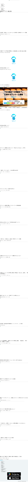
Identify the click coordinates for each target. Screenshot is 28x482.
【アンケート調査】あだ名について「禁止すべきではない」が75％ (12, 147)
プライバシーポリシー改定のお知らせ (7, 188)
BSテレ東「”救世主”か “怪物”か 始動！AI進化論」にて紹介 (11, 456)
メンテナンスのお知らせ (4, 84)
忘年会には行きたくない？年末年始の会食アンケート (10, 222)
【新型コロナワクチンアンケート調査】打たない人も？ (10, 255)
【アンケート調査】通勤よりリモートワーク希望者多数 (10, 205)
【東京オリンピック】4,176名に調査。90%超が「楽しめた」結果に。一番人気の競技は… (14, 273)
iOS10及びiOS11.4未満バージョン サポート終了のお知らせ (11, 360)
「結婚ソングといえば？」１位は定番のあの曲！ (9, 170)
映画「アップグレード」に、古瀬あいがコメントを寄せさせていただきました (14, 398)
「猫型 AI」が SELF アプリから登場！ (7, 437)
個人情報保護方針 (3, 469)
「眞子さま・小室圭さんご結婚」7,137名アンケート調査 (10, 238)
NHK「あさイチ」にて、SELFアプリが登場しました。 (10, 295)
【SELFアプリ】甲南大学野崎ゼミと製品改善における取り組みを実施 (13, 51)
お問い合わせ (3, 6)
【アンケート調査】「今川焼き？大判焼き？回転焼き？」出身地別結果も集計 (13, 108)
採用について (3, 4)
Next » (8, 459)
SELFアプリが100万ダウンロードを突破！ (8, 378)
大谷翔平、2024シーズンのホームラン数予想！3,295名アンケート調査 (13, 32)
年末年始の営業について (4, 67)
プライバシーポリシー (3, 468)
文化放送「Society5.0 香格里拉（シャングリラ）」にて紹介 (11, 323)
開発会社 (2, 5)
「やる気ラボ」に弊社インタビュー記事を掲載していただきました (12, 423)
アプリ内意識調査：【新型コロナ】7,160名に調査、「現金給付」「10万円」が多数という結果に (13, 341)
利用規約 (2, 467)
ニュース (2, 3)
